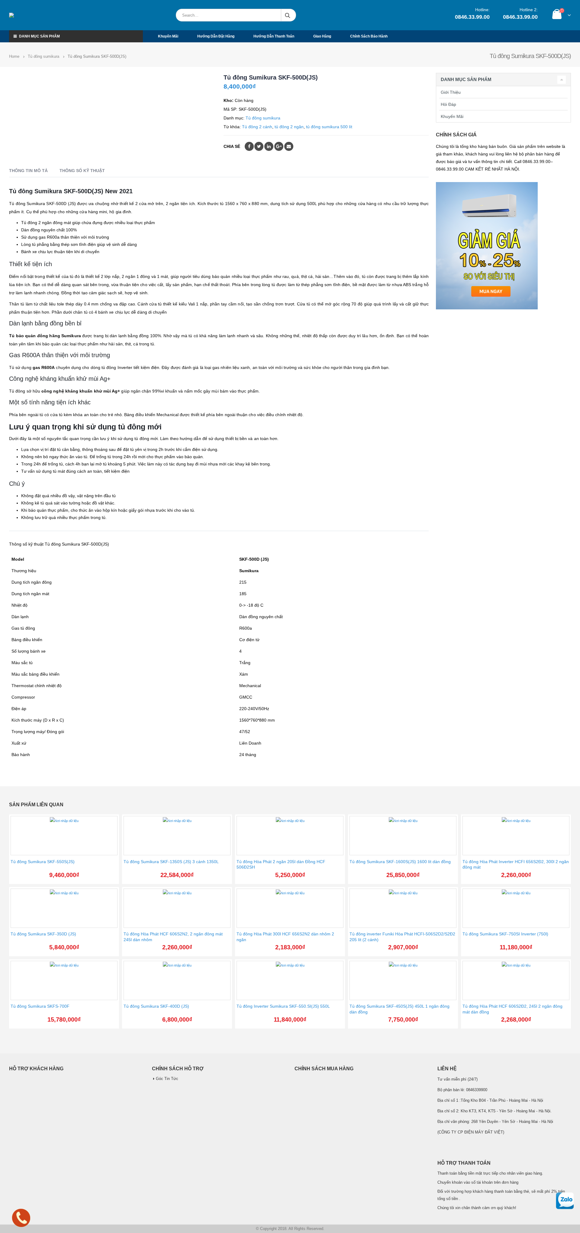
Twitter (258, 146)
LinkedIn (268, 146)
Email (288, 146)
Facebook (249, 146)
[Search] (288, 15)
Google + (278, 146)
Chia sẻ (232, 146)
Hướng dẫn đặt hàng (215, 36)
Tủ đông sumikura (263, 118)
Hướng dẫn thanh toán (273, 36)
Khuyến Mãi (452, 116)
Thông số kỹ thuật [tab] (82, 170)
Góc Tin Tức (167, 1079)
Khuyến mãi (168, 36)
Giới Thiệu (451, 92)
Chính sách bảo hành (369, 36)
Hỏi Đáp (448, 104)
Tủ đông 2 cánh (257, 126)
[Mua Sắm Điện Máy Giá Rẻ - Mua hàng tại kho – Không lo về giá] (37, 15)
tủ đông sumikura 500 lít (329, 126)
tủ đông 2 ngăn (289, 126)
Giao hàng (322, 36)
